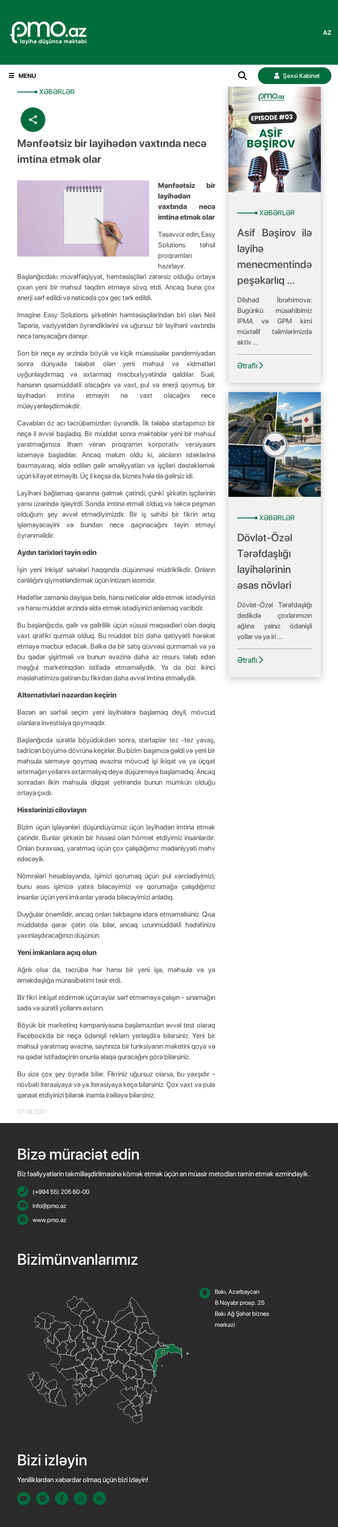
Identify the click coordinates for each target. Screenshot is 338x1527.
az (327, 32)
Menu (27, 75)
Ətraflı (248, 365)
